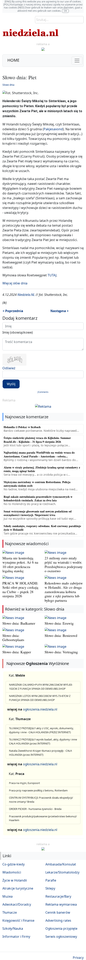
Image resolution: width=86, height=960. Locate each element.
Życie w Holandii (14, 880)
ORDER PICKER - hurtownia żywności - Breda (35, 809)
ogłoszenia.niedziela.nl (40, 709)
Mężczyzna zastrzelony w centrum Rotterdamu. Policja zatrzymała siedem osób (37, 484)
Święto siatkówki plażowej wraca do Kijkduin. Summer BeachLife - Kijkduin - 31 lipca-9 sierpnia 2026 (37, 440)
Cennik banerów (57, 912)
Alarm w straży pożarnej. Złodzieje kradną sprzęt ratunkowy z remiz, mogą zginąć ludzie (42, 469)
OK (65, 10)
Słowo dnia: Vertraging (61, 652)
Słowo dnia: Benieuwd (61, 635)
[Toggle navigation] (77, 61)
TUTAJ (52, 275)
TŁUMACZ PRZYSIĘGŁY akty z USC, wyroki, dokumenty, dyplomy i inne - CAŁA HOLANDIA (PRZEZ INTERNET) (41, 730)
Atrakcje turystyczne (17, 888)
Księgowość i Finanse (18, 920)
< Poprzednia (13, 311)
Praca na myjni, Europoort (24, 783)
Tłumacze (9, 912)
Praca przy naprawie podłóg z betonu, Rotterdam (38, 790)
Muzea (7, 896)
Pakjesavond (53, 129)
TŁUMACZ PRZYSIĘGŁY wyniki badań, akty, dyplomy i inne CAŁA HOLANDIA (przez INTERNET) (43, 741)
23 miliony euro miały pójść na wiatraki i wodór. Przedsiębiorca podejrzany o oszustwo (64, 564)
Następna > (59, 311)
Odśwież (8, 368)
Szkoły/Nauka (12, 928)
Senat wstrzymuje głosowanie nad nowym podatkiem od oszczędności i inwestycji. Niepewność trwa (38, 513)
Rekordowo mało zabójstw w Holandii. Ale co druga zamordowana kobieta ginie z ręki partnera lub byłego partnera (64, 592)
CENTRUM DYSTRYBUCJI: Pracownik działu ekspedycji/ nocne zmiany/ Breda (41, 799)
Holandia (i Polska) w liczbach (22, 427)
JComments (43, 392)
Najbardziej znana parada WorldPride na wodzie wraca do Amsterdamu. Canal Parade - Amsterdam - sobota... (39, 454)
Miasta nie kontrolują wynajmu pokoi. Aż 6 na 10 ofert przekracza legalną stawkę (20, 564)
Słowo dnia (8, 85)
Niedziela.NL (26, 294)
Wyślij (11, 384)
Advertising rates (58, 920)
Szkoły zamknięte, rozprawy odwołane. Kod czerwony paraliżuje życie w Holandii (42, 528)
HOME (13, 60)
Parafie (50, 880)
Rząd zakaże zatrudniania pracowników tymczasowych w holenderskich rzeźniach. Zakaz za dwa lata (38, 498)
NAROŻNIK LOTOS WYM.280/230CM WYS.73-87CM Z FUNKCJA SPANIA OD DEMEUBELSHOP (39, 698)
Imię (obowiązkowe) (17, 332)
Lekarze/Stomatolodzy (62, 872)
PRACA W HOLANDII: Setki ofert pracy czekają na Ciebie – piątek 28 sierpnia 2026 (20, 590)
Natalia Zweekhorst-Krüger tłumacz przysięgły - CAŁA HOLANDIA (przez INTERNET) (40, 752)
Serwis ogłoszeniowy (61, 936)
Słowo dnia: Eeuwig (59, 623)
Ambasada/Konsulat (60, 864)
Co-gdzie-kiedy (13, 864)
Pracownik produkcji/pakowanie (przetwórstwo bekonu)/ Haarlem (43, 818)
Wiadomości (11, 872)
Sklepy (50, 888)
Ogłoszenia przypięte (61, 928)
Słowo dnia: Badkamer (18, 623)
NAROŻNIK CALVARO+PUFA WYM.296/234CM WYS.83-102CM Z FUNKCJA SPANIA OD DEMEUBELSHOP (41, 686)
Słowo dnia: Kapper (16, 652)
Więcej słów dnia (14, 283)
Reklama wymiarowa (61, 904)
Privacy (78, 957)
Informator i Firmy (16, 936)
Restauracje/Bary (58, 896)
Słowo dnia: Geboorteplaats (13, 637)
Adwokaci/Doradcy (16, 904)
